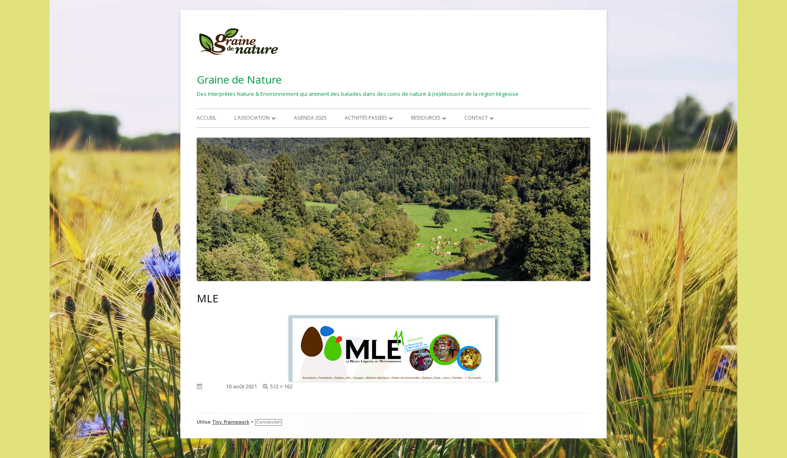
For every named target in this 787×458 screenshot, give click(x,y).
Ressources (425, 117)
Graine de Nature (239, 79)
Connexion (268, 422)
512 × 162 (281, 386)
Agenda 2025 (310, 117)
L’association (252, 117)
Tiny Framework (230, 422)
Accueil (206, 117)
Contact (476, 117)
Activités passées (366, 117)
